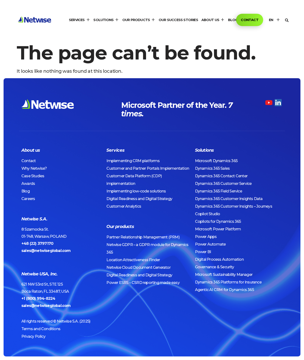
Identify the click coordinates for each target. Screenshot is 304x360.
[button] (79, 20)
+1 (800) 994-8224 (38, 298)
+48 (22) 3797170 (37, 243)
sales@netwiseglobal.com (46, 250)
